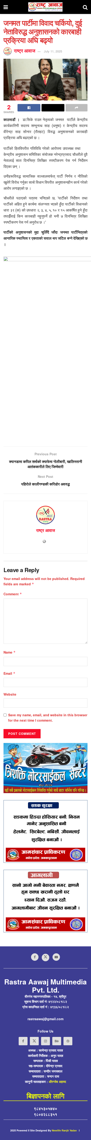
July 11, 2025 (53, 51)
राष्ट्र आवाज (24, 50)
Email (9, 673)
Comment (13, 594)
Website (10, 694)
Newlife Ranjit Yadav (64, 1130)
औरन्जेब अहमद (57, 1081)
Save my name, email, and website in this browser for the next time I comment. (47, 717)
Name (10, 652)
